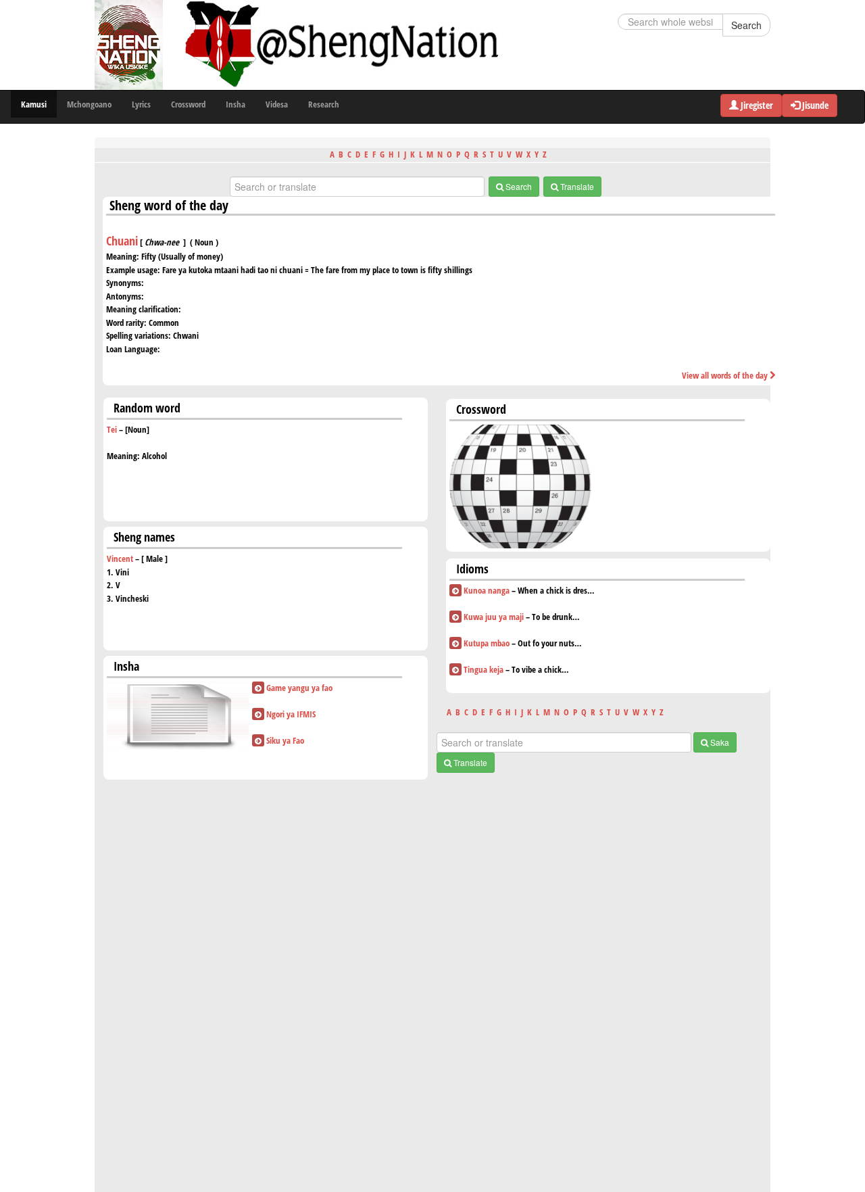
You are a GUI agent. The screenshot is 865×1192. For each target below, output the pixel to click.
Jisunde (814, 105)
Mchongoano (89, 104)
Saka (718, 742)
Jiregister (756, 105)
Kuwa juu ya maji (494, 617)
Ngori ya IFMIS (291, 714)
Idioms (472, 569)
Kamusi (34, 104)
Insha (235, 104)
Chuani (122, 241)
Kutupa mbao (487, 643)
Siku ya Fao (285, 740)
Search (746, 25)
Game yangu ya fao (299, 688)
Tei (112, 429)
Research (323, 104)
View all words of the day (726, 375)
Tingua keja (483, 669)
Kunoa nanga (487, 590)
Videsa (277, 104)
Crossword (188, 104)
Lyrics (141, 104)
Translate (576, 186)
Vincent (120, 558)
